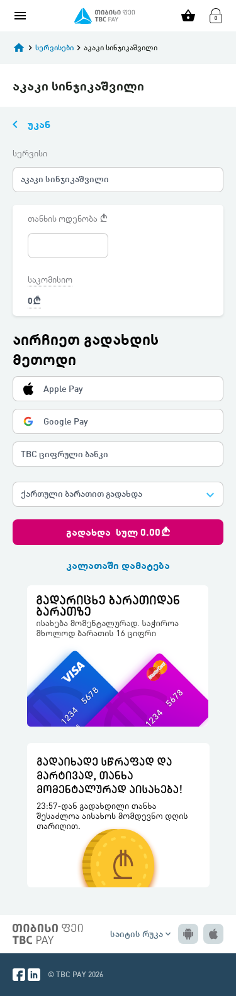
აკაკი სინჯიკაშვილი (65, 178)
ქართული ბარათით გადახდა (81, 493)
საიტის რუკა (141, 933)
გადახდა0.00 (118, 531)
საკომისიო (50, 279)
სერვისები (54, 47)
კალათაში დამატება (118, 564)
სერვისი (30, 153)
